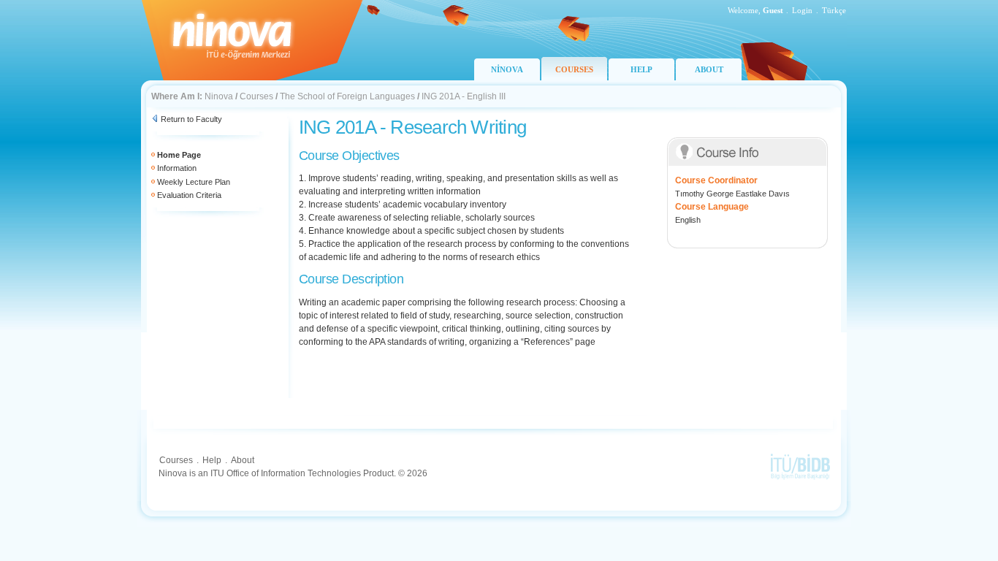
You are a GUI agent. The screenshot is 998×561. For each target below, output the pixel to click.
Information (177, 168)
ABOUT (709, 69)
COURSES (574, 69)
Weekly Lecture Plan (193, 182)
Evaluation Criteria (189, 195)
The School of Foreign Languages (347, 96)
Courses (256, 96)
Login (802, 10)
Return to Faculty (191, 119)
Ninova (219, 96)
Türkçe (834, 10)
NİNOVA (507, 69)
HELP (641, 69)
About (242, 460)
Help (211, 460)
